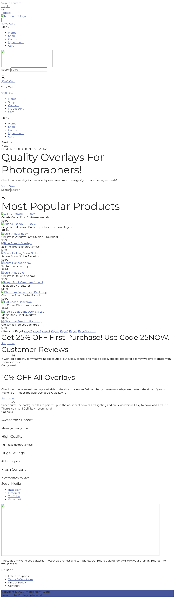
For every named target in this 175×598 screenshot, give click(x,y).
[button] (5, 6)
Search (5, 69)
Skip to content (11, 3)
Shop (11, 35)
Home (12, 32)
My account (16, 42)
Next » (91, 331)
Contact (13, 39)
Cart (11, 45)
